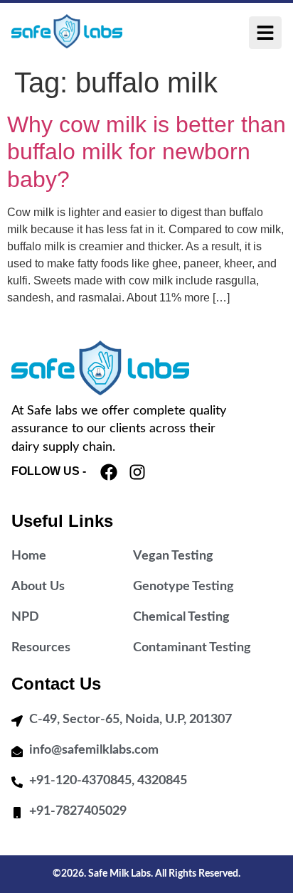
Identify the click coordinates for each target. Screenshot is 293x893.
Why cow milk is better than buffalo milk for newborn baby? (146, 152)
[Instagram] (137, 472)
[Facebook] (108, 472)
